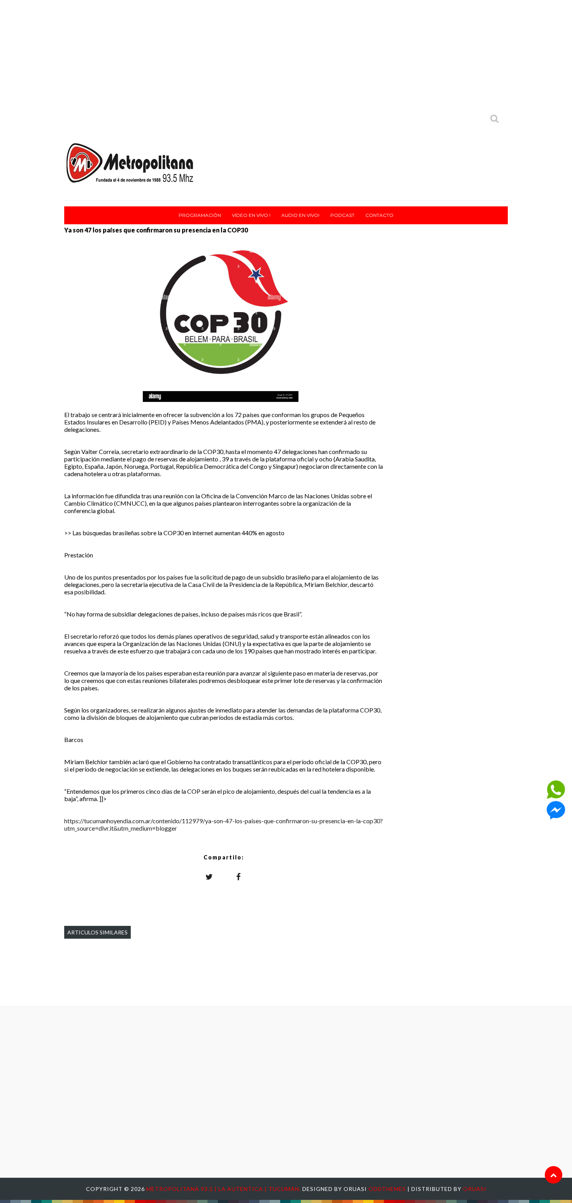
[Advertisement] (286, 54)
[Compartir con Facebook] (238, 876)
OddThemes (387, 1189)
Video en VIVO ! (251, 215)
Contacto (379, 215)
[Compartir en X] (209, 876)
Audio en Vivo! (300, 215)
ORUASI (474, 1189)
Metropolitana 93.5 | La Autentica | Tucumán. (224, 1189)
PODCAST (342, 215)
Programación (200, 215)
